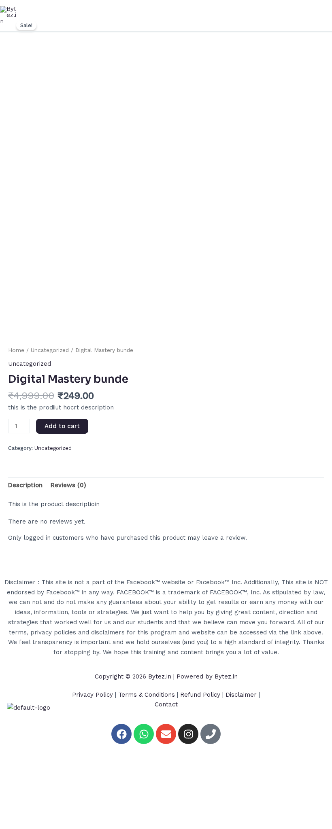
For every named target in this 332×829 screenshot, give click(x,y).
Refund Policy (200, 694)
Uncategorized (50, 350)
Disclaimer (241, 694)
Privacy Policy (92, 694)
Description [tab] (25, 485)
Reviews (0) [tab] (68, 485)
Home (16, 350)
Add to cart (62, 426)
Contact (166, 704)
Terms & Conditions (146, 694)
